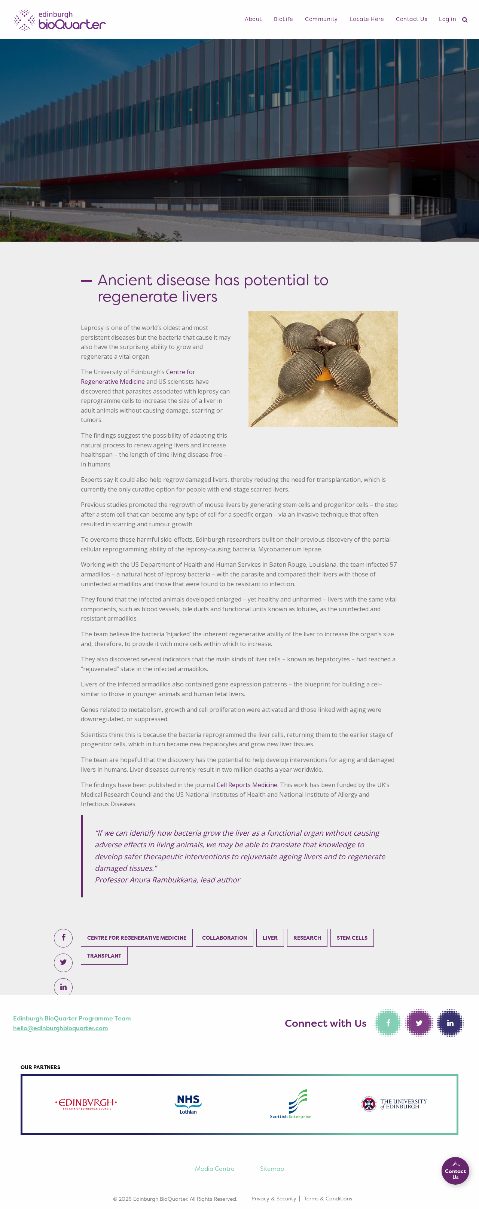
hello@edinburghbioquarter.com (60, 1028)
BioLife (283, 19)
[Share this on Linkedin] (63, 987)
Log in (447, 19)
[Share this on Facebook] (63, 938)
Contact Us (411, 19)
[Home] (60, 18)
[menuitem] (253, 19)
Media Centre (215, 1168)
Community (321, 19)
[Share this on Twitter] (63, 963)
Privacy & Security (273, 1198)
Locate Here (367, 19)
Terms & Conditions (328, 1198)
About (253, 19)
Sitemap (272, 1168)
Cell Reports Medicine (247, 785)
